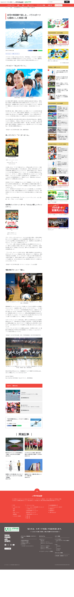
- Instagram (58, 548)
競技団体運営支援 (25, 540)
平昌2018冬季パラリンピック (32, 514)
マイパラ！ (24, 544)
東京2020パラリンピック (31, 512)
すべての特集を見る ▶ (64, 62)
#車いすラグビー (15, 53)
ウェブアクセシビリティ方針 (55, 507)
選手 (14, 510)
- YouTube (58, 550)
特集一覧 (28, 517)
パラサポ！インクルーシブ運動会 (46, 551)
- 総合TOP (42, 540)
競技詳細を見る (26, 397)
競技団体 (15, 514)
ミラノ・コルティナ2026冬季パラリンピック (35, 507)
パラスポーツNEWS (17, 516)
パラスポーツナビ (16, 507)
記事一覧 (28, 516)
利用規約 (51, 508)
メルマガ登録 (7, 548)
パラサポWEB (58, 539)
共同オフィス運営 (25, 542)
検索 (67, 1)
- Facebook (58, 545)
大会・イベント (16, 512)
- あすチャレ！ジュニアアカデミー (46, 544)
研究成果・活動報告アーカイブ (62, 555)
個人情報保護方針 (53, 505)
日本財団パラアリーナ (26, 543)
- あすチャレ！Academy (45, 545)
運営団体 (51, 510)
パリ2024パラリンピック (31, 508)
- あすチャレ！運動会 (44, 547)
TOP (14, 505)
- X (56, 547)
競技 (14, 508)
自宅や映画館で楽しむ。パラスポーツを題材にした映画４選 (24, 7)
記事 (11, 7)
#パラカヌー (8, 53)
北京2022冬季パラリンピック (32, 510)
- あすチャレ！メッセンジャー (46, 548)
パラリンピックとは (30, 505)
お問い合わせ (52, 512)
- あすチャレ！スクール (44, 542)
